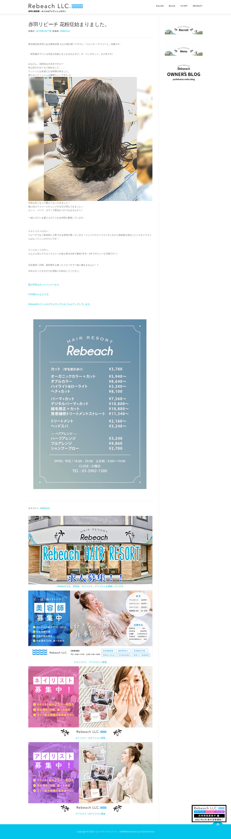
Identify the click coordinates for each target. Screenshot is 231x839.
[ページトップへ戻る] (217, 824)
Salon (160, 6)
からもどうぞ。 (43, 294)
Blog (172, 6)
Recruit (198, 6)
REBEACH (45, 508)
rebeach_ (65, 31)
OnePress (124, 831)
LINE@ (31, 294)
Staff (184, 6)
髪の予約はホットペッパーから (43, 284)
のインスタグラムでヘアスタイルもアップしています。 (64, 304)
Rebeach (32, 304)
